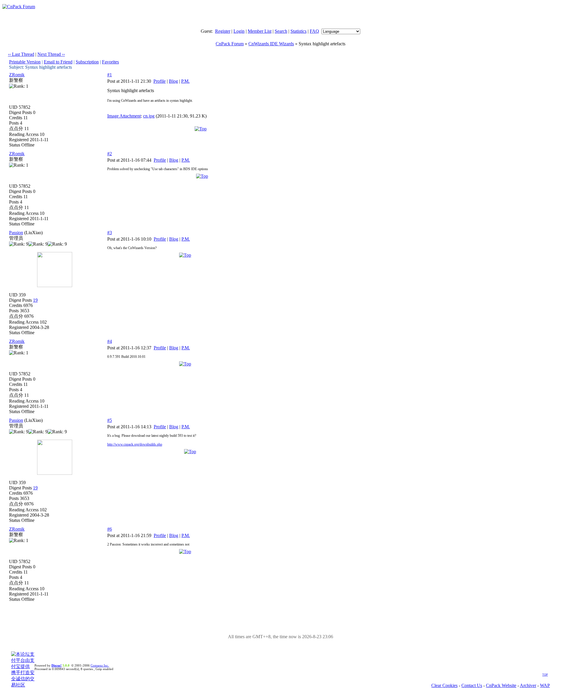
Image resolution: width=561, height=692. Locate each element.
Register (222, 31)
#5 (109, 420)
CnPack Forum (230, 43)
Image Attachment (124, 115)
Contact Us (471, 685)
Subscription (87, 61)
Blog (173, 81)
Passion (16, 232)
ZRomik (17, 74)
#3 (109, 232)
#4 (109, 341)
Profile (159, 81)
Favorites (110, 61)
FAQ (314, 31)
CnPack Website (501, 685)
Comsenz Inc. (100, 665)
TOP (545, 674)
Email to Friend (58, 61)
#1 (109, 74)
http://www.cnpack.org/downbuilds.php (134, 444)
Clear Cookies (444, 685)
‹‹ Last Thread (21, 54)
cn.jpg (149, 115)
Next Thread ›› (51, 54)
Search (281, 31)
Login (239, 31)
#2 (109, 153)
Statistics (298, 31)
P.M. (185, 81)
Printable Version (25, 61)
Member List (259, 31)
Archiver (528, 685)
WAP (545, 685)
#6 (109, 529)
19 (35, 300)
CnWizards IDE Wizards (271, 43)
